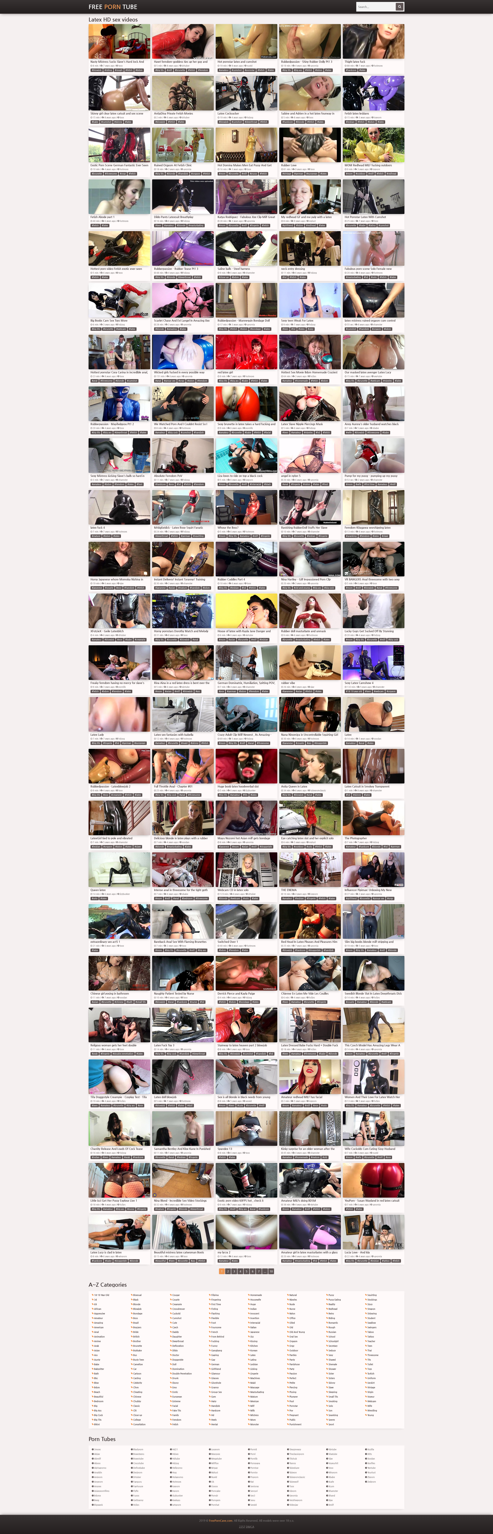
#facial (267, 432)
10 (271, 1271)
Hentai (214, 1424)
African (97, 1309)
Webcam (371, 1401)
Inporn (175, 1491)
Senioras (254, 1486)
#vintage (287, 173)
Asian (97, 1350)
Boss (135, 1318)
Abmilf (97, 1458)
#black (267, 484)
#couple (109, 588)
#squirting (198, 536)
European (177, 1396)
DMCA (250, 1526)
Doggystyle (177, 1359)
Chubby (137, 1401)
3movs (97, 1449)
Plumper (293, 1396)
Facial (175, 1406)
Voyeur (370, 1396)
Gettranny (138, 1500)
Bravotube (138, 1458)
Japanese (254, 1332)
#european (311, 173)
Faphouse (138, 1486)
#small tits (141, 1002)
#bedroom (187, 898)
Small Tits (333, 1396)
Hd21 (175, 1449)
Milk (252, 1410)
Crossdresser (178, 1309)
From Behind (217, 1336)
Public (292, 1420)
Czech (175, 1327)
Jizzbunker (177, 1495)
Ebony (175, 1383)
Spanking (333, 1415)
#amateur (224, 70)
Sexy (330, 1355)
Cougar (176, 1295)
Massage (254, 1387)
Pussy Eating (334, 1299)
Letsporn (176, 1505)
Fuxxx (136, 1495)
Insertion (254, 1318)
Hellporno (177, 1468)
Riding (331, 1318)
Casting (137, 1378)
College (137, 1420)
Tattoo (370, 1336)
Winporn (332, 1472)
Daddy (175, 1332)
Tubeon (293, 1472)
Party (291, 1369)
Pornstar (293, 1406)
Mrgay (214, 1468)
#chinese (119, 1002)
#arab (95, 1053)
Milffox (215, 1463)
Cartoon (137, 1373)
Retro (331, 1313)
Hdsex (175, 1454)
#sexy (310, 329)
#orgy (123, 173)
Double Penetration (182, 1373)
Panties (293, 1355)
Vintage (371, 1387)
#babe (95, 122)
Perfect (292, 1378)
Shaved (332, 1359)
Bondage (137, 1313)
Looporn (215, 1449)
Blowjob (137, 1309)
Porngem (215, 1500)
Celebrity (137, 1383)
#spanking (351, 536)
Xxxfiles (371, 1463)
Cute (174, 1323)
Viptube (332, 1449)
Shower (332, 1369)
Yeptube (371, 1468)
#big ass (298, 70)
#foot (139, 484)
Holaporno (177, 1477)
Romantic (333, 1323)
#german (298, 173)
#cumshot (237, 70)
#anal (94, 381)
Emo (174, 1387)
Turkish (370, 1373)
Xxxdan (371, 1458)
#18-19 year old (354, 691)
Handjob (215, 1406)
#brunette (180, 70)
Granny (215, 1387)
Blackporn (138, 1449)
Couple (175, 1299)
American (99, 1327)
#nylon (306, 484)
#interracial (255, 484)
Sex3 (252, 1495)
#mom (222, 173)
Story (369, 1304)
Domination (178, 1369)
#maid (184, 743)
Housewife (255, 1299)
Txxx (291, 1486)
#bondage (255, 329)
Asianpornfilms (101, 1491)
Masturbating (257, 1392)
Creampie (177, 1304)
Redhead (332, 1309)
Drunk (175, 1378)
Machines (255, 1378)
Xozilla (370, 1449)
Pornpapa (255, 1463)
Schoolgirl (333, 1341)
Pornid (253, 1449)
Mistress (254, 1415)
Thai (369, 1350)
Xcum (331, 1486)
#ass (198, 691)
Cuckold (176, 1313)
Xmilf (331, 1505)
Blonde (136, 1304)
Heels (214, 1420)
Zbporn (371, 1477)
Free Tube (113, 6)
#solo (374, 277)
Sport (331, 1424)
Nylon (292, 1313)
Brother (137, 1341)
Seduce (332, 1350)
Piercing (293, 1387)
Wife (369, 1406)
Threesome (372, 1355)
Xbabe (331, 1477)
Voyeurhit (333, 1463)
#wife (349, 432)
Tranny (292, 1463)
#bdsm (139, 70)
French (214, 1332)
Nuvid (214, 1477)
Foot (213, 1323)
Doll (174, 1364)
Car (135, 1369)
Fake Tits (176, 1410)
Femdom (176, 1420)
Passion (293, 1373)
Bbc (96, 1378)
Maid (253, 1383)
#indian (96, 1157)
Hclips (136, 1505)
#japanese (97, 588)
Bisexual (137, 1295)
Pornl (253, 1454)
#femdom (203, 70)
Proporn (254, 1477)
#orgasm (195, 173)
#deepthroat (251, 122)
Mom (253, 1420)
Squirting (372, 1295)
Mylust (214, 1472)
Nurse (292, 1309)
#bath (129, 1002)
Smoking (332, 1401)
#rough (118, 70)
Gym (213, 1396)
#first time (369, 484)
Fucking (215, 1341)
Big (95, 1406)
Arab (96, 1346)
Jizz (252, 1336)
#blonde (300, 122)
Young (370, 1415)
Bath (96, 1373)
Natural (293, 1295)
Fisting (214, 1309)
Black (135, 1299)
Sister (331, 1373)
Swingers (371, 1327)
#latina (372, 225)
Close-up (137, 1415)
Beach (97, 1392)
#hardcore (351, 70)
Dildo (175, 1350)
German (215, 1364)
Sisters (331, 1378)
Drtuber (137, 1477)
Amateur (98, 1318)
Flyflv (135, 1491)
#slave (385, 536)
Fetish (175, 1424)
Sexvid (253, 1505)
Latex (253, 1355)
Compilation (139, 1424)
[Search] (399, 7)
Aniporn (98, 1477)
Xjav (330, 1500)
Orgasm (293, 1341)
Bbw (96, 1383)
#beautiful (160, 1261)
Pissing (292, 1392)
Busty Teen (138, 1359)
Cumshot (176, 1318)
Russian (332, 1332)
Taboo (370, 1332)
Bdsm (97, 1387)
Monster (254, 1424)
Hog (174, 1472)
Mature (254, 1396)
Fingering (216, 1299)
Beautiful (98, 1396)
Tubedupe (294, 1468)
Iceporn (176, 1486)
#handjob (183, 173)
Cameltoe (138, 1364)
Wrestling (372, 1410)
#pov (171, 484)
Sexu (252, 1500)
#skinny (118, 122)
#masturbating (196, 225)
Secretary (332, 1346)
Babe (96, 1364)
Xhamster (333, 1491)
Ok (212, 1481)
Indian (253, 1309)
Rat (252, 1481)
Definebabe (139, 1468)
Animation (99, 1336)
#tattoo (386, 1261)
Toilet (370, 1364)
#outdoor (360, 173)
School (331, 1336)
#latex (271, 70)
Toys (369, 1369)
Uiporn (292, 1491)
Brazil (136, 1323)
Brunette (137, 1346)
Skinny (331, 1383)
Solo (330, 1406)
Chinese (137, 1396)
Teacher (371, 1341)
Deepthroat (178, 1341)
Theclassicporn (296, 1454)
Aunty (97, 1359)
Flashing (215, 1313)
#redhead (391, 173)
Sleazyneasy (295, 1449)
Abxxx (97, 1463)
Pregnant (293, 1415)
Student (371, 1318)
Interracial (255, 1323)
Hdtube (176, 1458)
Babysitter (99, 1369)
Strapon (371, 1309)
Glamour (215, 1373)
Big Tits (97, 1420)
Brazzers (137, 1327)
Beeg (96, 1500)
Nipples (293, 1299)
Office (292, 1318)
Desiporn (137, 1472)
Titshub (293, 1458)
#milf (169, 70)
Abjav (97, 1454)
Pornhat (215, 1505)
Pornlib (253, 1458)
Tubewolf (293, 1481)
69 (95, 1304)
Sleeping (332, 1392)
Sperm (331, 1420)
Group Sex (216, 1392)
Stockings (372, 1299)
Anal (96, 1332)
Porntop (254, 1468)
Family (175, 1415)
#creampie (140, 639)
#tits (245, 795)
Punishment (295, 1424)
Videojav (293, 1505)
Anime (97, 1341)
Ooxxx (214, 1486)
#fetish (129, 70)
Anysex (97, 1486)
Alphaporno (100, 1468)
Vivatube (332, 1454)
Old (291, 1327)
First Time (216, 1304)
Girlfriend (216, 1369)
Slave (331, 1387)
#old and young (302, 588)
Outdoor (293, 1350)
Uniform (371, 1378)
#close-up (224, 277)
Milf (252, 1406)
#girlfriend (288, 225)
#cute (240, 1105)
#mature (96, 536)
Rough (331, 1327)
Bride (135, 1332)
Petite (292, 1383)
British (136, 1336)
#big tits (159, 70)
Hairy (213, 1401)
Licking (253, 1369)
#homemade (301, 381)
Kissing (253, 1341)
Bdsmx (97, 1495)
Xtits (369, 1454)
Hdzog (175, 1463)
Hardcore (215, 1410)
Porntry (253, 1472)
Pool (291, 1401)
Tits (369, 1359)
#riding (108, 70)
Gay (213, 1359)
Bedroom (98, 1401)
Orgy (291, 1346)
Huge (253, 1304)
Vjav (330, 1458)
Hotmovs (176, 1481)
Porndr (214, 1495)
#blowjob (96, 70)
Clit (135, 1410)
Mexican (254, 1401)
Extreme (176, 1401)
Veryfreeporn (295, 1500)
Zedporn (371, 1481)
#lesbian (350, 122)
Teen (369, 1346)
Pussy (331, 1295)
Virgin (370, 1392)
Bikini (97, 1424)
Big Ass (97, 1410)
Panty (292, 1359)
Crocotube (138, 1463)
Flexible (215, 1318)
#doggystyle (320, 743)
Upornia (293, 1495)
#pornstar (250, 70)
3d (95, 1299)
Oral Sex (293, 1336)
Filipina (215, 1295)
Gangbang (216, 1350)
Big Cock (98, 1415)
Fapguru (137, 1481)
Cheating (137, 1392)
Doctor (175, 1355)
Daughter (177, 1336)
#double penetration (123, 1053)
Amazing (98, 1323)
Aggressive (99, 1313)
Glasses (215, 1378)
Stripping (372, 1313)
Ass (96, 1355)
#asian (172, 588)
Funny (214, 1346)
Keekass (176, 1500)
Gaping (215, 1355)
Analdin (98, 1472)
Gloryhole (216, 1383)
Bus (135, 1355)
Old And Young (297, 1332)
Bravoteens (138, 1454)
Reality (331, 1304)
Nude (292, 1304)
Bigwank (98, 1505)
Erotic (175, 1392)
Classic (136, 1406)
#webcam (121, 329)
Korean (253, 1350)
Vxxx (330, 1468)
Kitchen (254, 1346)
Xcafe (331, 1481)
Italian (253, 1327)
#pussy (253, 173)
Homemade (256, 1295)
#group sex (169, 381)
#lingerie (254, 225)
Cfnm (136, 1387)
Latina (253, 1359)
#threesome (111, 173)
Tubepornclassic (297, 1477)
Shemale (332, 1364)
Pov (291, 1410)
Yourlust (371, 1472)
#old (325, 1157)
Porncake (215, 1491)
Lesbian (254, 1364)
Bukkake (137, 1350)
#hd (285, 277)
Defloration (178, 1346)
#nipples (387, 381)
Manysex (215, 1454)
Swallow (371, 1323)
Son (330, 1410)
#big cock (173, 432)
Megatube (216, 1458)
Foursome (216, 1327)
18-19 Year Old (101, 1295)
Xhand (331, 1495)
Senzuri (254, 1491)
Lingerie (254, 1373)
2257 (242, 1526)
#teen (158, 225)
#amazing (172, 329)
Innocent (254, 1313)
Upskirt (371, 1383)
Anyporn (98, 1481)
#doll (190, 1105)
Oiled (292, 1323)
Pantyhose (294, 1364)
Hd (212, 1415)
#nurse (193, 1002)
